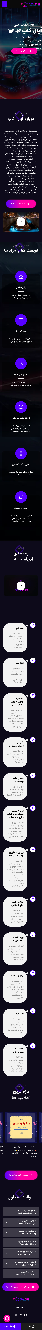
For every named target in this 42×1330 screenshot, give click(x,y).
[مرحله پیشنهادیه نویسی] (21, 1127)
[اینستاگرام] (16, 1315)
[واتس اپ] (21, 1315)
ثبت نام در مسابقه (22, 50)
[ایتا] (25, 1315)
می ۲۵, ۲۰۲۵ (33, 1156)
